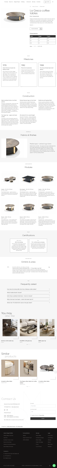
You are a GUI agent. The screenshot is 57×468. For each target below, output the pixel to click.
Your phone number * (33, 409)
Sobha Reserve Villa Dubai (8, 446)
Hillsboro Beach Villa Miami (8, 435)
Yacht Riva (5, 437)
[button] (56, 73)
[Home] (30, 6)
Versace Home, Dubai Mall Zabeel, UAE (12, 404)
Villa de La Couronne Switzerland (10, 444)
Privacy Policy (41, 415)
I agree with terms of (35, 415)
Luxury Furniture (38, 446)
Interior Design (38, 435)
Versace (24, 435)
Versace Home (36, 16)
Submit (43, 418)
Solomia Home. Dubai (7, 442)
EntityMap (49, 446)
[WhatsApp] (5, 409)
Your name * (32, 403)
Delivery (49, 442)
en (52, 1)
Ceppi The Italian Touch (27, 437)
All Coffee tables (19, 426)
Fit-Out (37, 444)
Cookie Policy (50, 437)
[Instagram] (7, 409)
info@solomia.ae (7, 412)
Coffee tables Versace (11, 426)
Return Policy (50, 444)
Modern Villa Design (39, 442)
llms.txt (40, 465)
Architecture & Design (40, 437)
